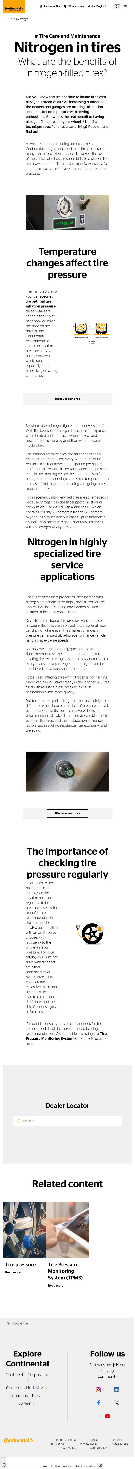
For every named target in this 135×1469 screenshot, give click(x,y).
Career (25, 1403)
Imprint (117, 1439)
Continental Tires (24, 1396)
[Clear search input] (100, 1466)
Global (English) (97, 6)
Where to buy (76, 6)
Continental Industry (24, 1388)
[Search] (3, 1466)
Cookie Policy (98, 1447)
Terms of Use (58, 1443)
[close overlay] (3, 1460)
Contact (94, 1439)
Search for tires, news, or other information (69, 1466)
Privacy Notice (89, 1443)
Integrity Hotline (66, 1439)
